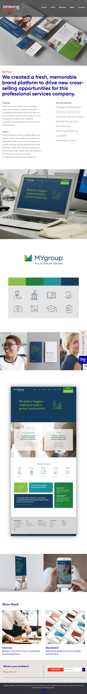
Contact (81, 7)
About (44, 7)
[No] (84, 688)
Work (53, 7)
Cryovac (7, 648)
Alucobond (52, 648)
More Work (10, 604)
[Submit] (83, 669)
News (72, 7)
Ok (44, 691)
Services (62, 7)
